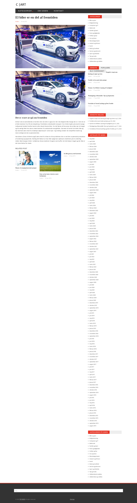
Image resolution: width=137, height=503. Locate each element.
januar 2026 (92, 149)
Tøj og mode (92, 56)
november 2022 (93, 233)
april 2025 (92, 172)
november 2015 (93, 418)
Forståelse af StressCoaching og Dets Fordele (100, 103)
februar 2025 (92, 177)
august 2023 (92, 213)
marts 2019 (92, 323)
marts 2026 (92, 144)
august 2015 (92, 426)
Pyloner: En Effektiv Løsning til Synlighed (100, 88)
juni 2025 (91, 167)
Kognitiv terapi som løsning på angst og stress (102, 118)
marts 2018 (92, 346)
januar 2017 (92, 382)
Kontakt (59, 11)
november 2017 (93, 356)
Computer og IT (93, 25)
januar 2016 (92, 413)
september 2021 (93, 249)
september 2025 (93, 159)
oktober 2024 (93, 187)
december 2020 (93, 272)
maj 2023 (91, 221)
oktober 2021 (93, 246)
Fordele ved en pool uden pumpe (97, 80)
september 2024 (93, 190)
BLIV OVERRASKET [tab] (97, 71)
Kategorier (25, 11)
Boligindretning (93, 23)
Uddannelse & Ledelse (95, 59)
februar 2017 (92, 379)
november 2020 (93, 274)
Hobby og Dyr (93, 35)
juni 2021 (91, 256)
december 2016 (93, 385)
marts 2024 (92, 205)
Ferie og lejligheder (94, 33)
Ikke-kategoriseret (94, 41)
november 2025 (93, 154)
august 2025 (92, 162)
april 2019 (92, 321)
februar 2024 (92, 208)
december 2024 (93, 182)
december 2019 (93, 303)
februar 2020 (92, 297)
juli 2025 (91, 164)
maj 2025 (91, 169)
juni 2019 (91, 315)
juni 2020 (91, 287)
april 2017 (92, 374)
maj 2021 (91, 259)
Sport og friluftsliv (94, 53)
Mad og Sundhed (94, 48)
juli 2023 (91, 215)
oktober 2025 (93, 157)
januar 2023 (92, 228)
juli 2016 (91, 397)
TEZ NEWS (22, 499)
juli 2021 (91, 254)
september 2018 (93, 336)
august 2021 (92, 251)
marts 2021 (92, 264)
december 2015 (93, 415)
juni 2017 (91, 369)
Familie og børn (93, 30)
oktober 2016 (93, 390)
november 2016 (93, 387)
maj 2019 (91, 318)
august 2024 (92, 192)
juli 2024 (91, 195)
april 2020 (92, 292)
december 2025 (93, 151)
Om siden (43, 11)
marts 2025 (92, 174)
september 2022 (93, 236)
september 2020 (93, 280)
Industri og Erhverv (94, 43)
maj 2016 (91, 403)
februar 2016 (92, 410)
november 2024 (93, 185)
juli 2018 (91, 338)
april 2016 (92, 405)
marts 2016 (92, 408)
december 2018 (93, 331)
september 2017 (93, 362)
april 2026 (92, 141)
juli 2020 (91, 285)
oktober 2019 (93, 305)
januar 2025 (92, 180)
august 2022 (92, 239)
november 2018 (93, 333)
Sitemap (72, 499)
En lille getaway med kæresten (72, 153)
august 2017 (92, 364)
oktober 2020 (93, 277)
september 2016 (93, 392)
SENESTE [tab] (93, 68)
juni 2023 (91, 218)
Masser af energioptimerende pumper (26, 168)
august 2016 (92, 395)
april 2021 (92, 262)
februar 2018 (92, 349)
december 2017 (93, 354)
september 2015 (93, 423)
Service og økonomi (94, 51)
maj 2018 (91, 344)
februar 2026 (92, 146)
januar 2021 (92, 269)
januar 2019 (92, 328)
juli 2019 (91, 313)
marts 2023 (92, 226)
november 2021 (93, 244)
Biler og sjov (92, 20)
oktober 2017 (93, 359)
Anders (17, 21)
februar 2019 (92, 326)
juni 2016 (91, 400)
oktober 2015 (93, 420)
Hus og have (92, 38)
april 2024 (92, 203)
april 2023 (92, 223)
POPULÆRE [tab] (105, 68)
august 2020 (92, 282)
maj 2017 (91, 372)
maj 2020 (91, 290)
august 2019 (92, 310)
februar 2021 (92, 267)
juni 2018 (91, 341)
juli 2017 (91, 367)
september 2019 (93, 308)
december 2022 (93, 231)
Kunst (91, 46)
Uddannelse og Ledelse (95, 61)
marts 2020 (92, 295)
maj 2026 (91, 139)
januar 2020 (92, 300)
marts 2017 (92, 377)
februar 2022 (92, 241)
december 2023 (93, 210)
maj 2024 (91, 200)
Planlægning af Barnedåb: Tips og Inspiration (101, 95)
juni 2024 (91, 198)
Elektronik (92, 28)
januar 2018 (92, 351)
